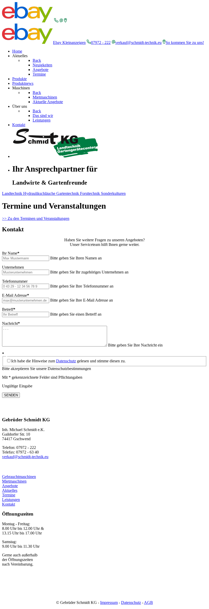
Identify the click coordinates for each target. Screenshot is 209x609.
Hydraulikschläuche (39, 193)
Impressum (109, 602)
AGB (148, 602)
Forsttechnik (90, 193)
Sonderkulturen (113, 193)
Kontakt (8, 504)
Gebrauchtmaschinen (19, 476)
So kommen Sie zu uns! (185, 42)
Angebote (10, 486)
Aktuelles (9, 490)
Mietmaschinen (14, 481)
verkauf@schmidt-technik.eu (138, 42)
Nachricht (11, 323)
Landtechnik (12, 193)
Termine (8, 495)
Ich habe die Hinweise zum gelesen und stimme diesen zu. (68, 361)
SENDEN (11, 395)
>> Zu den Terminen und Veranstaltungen (35, 218)
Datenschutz (66, 361)
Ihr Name (10, 253)
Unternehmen (13, 267)
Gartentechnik (68, 193)
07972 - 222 (101, 42)
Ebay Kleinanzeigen (69, 42)
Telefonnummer (15, 281)
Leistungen (11, 499)
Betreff (8, 309)
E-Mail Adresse (15, 295)
